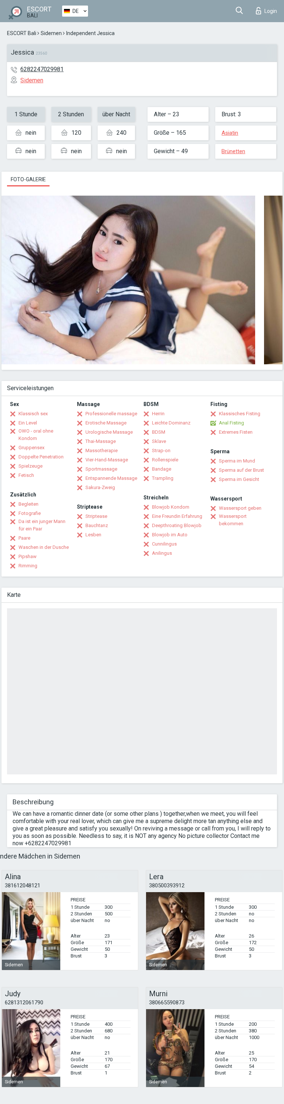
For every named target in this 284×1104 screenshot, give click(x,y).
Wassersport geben (240, 508)
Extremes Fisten (236, 432)
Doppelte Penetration (41, 457)
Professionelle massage (111, 413)
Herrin (158, 413)
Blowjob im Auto (169, 534)
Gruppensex (31, 447)
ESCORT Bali (21, 33)
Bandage (161, 469)
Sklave (159, 441)
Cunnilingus (164, 544)
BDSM (158, 432)
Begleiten (28, 504)
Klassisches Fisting (239, 413)
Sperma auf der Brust (241, 470)
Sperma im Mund (237, 461)
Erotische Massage (105, 423)
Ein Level (27, 423)
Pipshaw (27, 556)
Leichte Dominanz (171, 423)
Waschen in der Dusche (43, 547)
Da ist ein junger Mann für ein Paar (41, 525)
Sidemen (51, 33)
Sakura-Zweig (100, 487)
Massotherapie (101, 450)
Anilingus (162, 553)
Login (270, 11)
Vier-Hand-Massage (106, 459)
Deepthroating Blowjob (177, 525)
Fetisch (26, 475)
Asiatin (230, 133)
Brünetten (233, 151)
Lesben (93, 534)
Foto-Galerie (28, 179)
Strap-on (161, 450)
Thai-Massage (100, 441)
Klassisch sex (33, 413)
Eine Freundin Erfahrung (177, 516)
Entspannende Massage (111, 478)
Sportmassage (101, 469)
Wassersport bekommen (233, 519)
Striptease (96, 516)
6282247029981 (42, 69)
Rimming (27, 565)
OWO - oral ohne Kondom (35, 434)
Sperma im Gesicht (239, 479)
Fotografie (29, 513)
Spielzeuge (30, 466)
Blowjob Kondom (170, 507)
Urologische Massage (109, 432)
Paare (24, 538)
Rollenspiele (165, 459)
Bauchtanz (96, 525)
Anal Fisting (231, 423)
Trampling (162, 478)
